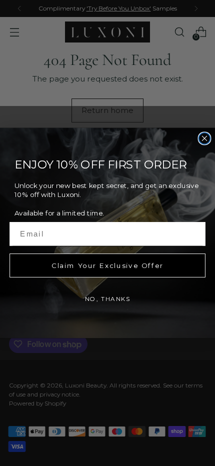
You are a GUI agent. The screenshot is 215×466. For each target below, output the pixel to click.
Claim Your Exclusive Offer (108, 265)
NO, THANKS (107, 298)
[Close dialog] (204, 138)
